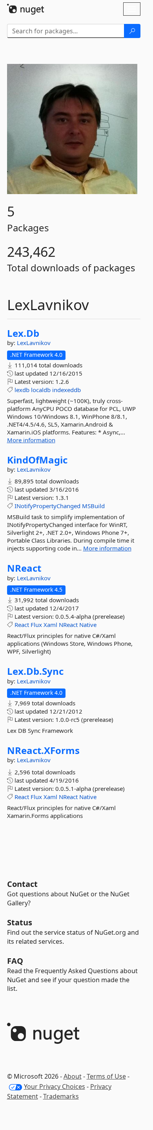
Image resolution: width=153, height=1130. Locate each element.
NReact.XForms (43, 750)
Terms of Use (106, 1076)
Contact (22, 884)
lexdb (22, 390)
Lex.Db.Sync (35, 671)
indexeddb (66, 390)
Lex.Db (23, 333)
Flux (36, 625)
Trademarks (61, 1096)
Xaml (50, 625)
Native (88, 625)
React (22, 625)
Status (19, 922)
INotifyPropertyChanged (47, 506)
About (73, 1076)
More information (31, 440)
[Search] (132, 31)
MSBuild (93, 506)
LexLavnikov (34, 343)
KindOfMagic (37, 460)
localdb (41, 390)
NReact (24, 568)
